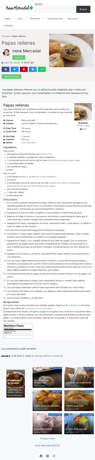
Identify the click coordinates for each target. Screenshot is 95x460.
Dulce (20, 19)
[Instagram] (54, 456)
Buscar (38, 4)
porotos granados (43, 308)
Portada (6, 36)
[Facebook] (41, 456)
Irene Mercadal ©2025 (47, 445)
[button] (6, 69)
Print (84, 129)
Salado (7, 19)
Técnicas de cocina (55, 19)
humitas (28, 308)
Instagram (74, 305)
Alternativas (35, 19)
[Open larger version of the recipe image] (83, 119)
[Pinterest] (47, 456)
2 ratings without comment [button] (47, 356)
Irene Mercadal (26, 50)
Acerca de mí (73, 19)
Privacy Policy (47, 438)
